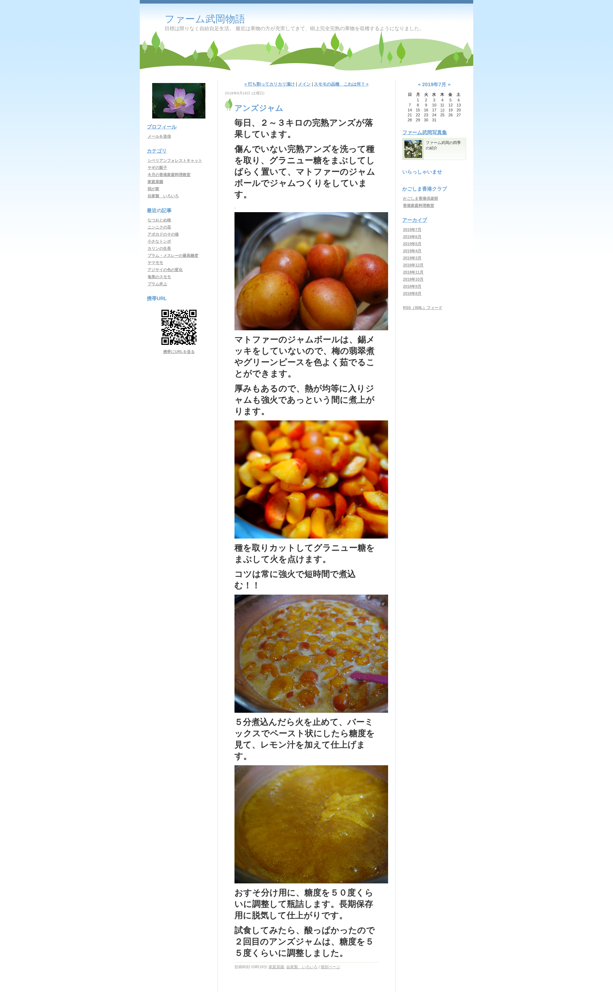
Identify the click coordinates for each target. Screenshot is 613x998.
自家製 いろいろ (163, 196)
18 (442, 110)
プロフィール (162, 126)
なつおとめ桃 (159, 220)
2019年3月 (412, 258)
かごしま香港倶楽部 (420, 198)
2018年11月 (413, 272)
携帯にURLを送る (179, 351)
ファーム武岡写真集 (424, 132)
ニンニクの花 (159, 227)
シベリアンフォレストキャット (175, 160)
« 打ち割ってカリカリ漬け (269, 84)
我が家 (153, 189)
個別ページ (330, 967)
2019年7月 (412, 229)
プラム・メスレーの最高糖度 (173, 255)
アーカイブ (414, 220)
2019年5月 (412, 244)
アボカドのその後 (163, 234)
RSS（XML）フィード (422, 307)
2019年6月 (412, 237)
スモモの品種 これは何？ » (341, 84)
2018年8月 (412, 293)
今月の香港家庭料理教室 (169, 174)
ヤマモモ (155, 262)
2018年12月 (413, 265)
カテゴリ (157, 151)
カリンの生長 (159, 248)
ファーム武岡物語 (205, 18)
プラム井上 (157, 284)
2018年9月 (412, 286)
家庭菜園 (155, 182)
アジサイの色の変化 (165, 270)
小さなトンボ (159, 241)
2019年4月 (412, 251)
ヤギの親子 (157, 167)
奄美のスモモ (159, 277)
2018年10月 (413, 279)
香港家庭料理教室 (418, 205)
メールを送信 (159, 136)
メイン (304, 84)
